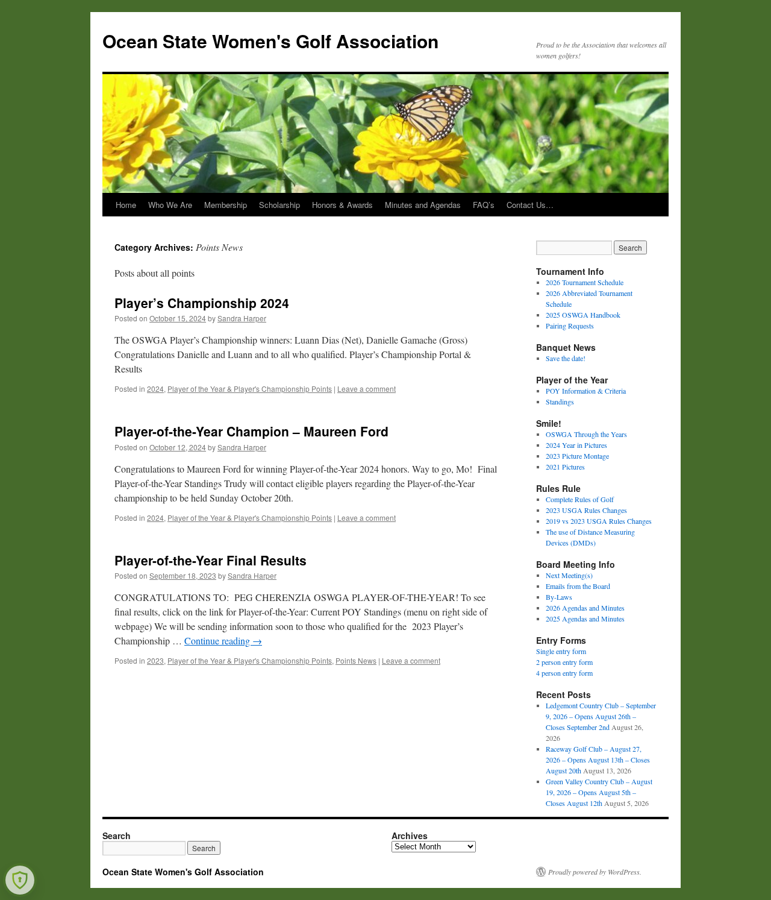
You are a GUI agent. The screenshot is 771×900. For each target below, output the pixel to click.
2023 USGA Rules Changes (586, 510)
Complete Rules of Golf (580, 499)
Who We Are (170, 204)
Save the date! (565, 358)
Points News (356, 660)
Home (126, 204)
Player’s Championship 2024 (201, 303)
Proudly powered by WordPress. (594, 871)
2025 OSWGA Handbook (583, 314)
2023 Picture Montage (577, 456)
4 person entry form (564, 673)
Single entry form (561, 651)
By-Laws (559, 597)
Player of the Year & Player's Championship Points (249, 388)
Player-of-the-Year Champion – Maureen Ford (251, 431)
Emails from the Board (578, 586)
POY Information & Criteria (586, 390)
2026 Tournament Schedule (584, 282)
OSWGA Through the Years (586, 434)
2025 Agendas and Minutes (585, 618)
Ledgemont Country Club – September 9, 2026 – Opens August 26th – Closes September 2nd (601, 716)
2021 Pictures (565, 466)
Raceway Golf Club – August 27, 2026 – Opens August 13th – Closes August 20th (598, 759)
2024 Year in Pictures (576, 445)
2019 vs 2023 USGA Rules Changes (599, 521)
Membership (225, 204)
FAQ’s (484, 204)
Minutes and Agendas (423, 204)
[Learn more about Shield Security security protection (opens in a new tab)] (20, 880)
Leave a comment (366, 388)
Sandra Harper (241, 318)
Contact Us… (530, 204)
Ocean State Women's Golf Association (270, 41)
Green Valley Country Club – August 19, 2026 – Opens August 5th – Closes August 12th (599, 792)
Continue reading (223, 640)
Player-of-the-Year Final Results (210, 560)
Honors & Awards (342, 204)
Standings (560, 401)
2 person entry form (564, 662)
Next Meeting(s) (569, 575)
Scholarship (279, 204)
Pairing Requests (570, 325)
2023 (155, 660)
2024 (155, 388)
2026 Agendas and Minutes (585, 607)
